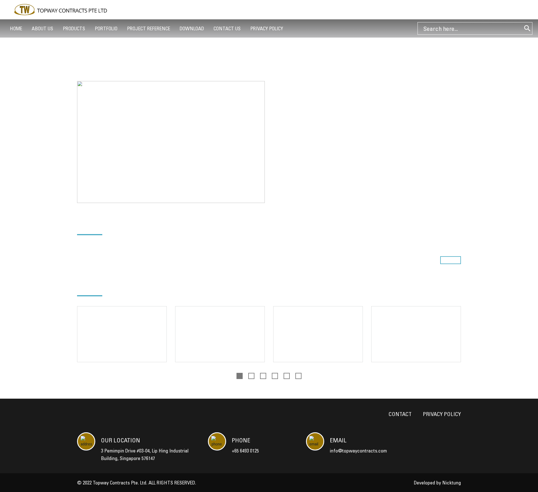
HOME (16, 28)
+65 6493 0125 (245, 450)
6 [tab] (298, 376)
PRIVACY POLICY (266, 28)
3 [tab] (263, 376)
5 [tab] (287, 376)
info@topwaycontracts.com (358, 450)
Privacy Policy (442, 413)
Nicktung (451, 482)
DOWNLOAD (192, 28)
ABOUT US (42, 28)
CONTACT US (227, 28)
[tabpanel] (122, 338)
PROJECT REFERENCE (148, 28)
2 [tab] (251, 376)
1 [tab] (239, 376)
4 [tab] (275, 376)
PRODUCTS (74, 28)
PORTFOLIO (106, 28)
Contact (400, 413)
